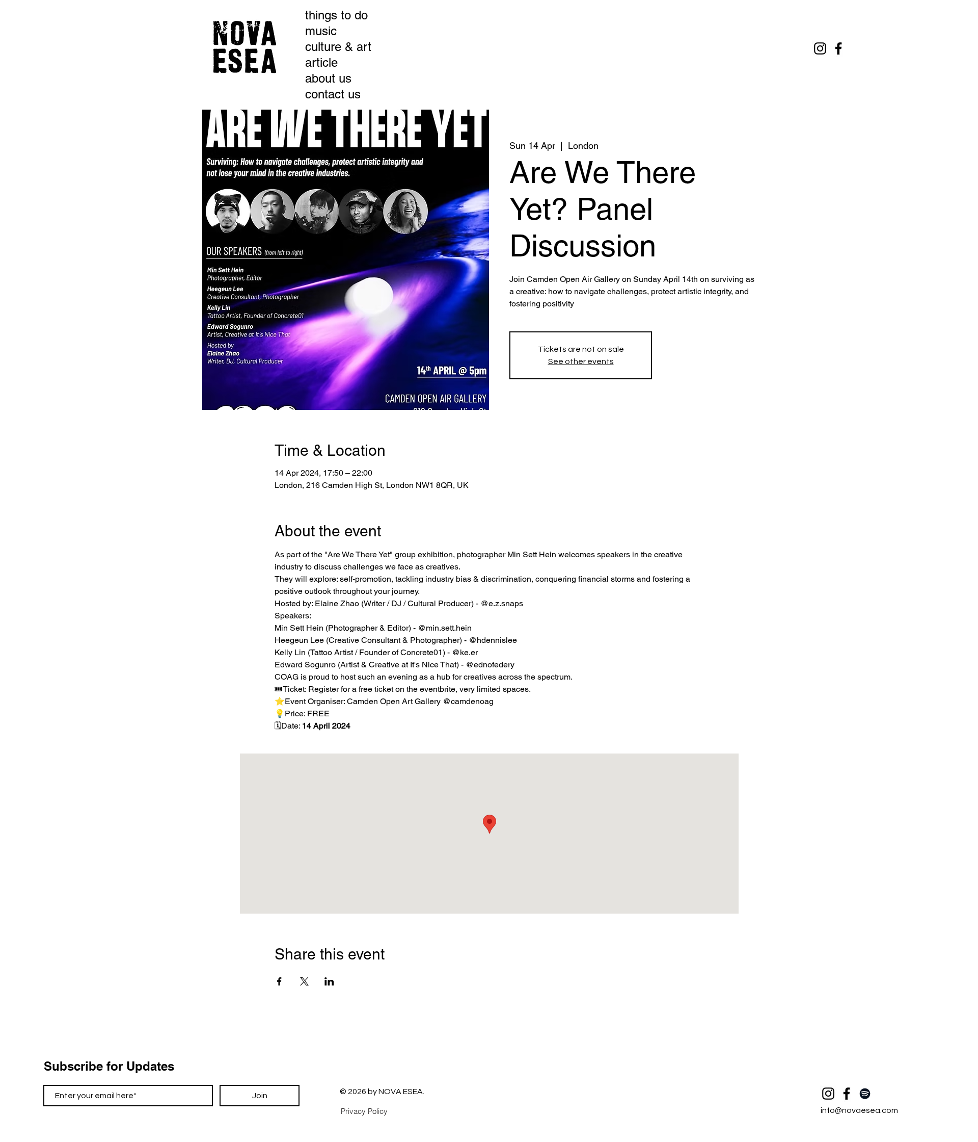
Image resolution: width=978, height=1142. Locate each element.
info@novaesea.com (859, 1110)
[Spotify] (865, 1093)
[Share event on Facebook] (279, 981)
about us (328, 78)
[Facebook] (838, 48)
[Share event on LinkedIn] (329, 981)
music (321, 31)
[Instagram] (820, 48)
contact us (333, 94)
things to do (333, 15)
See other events (581, 361)
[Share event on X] (304, 981)
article (321, 62)
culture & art (333, 47)
